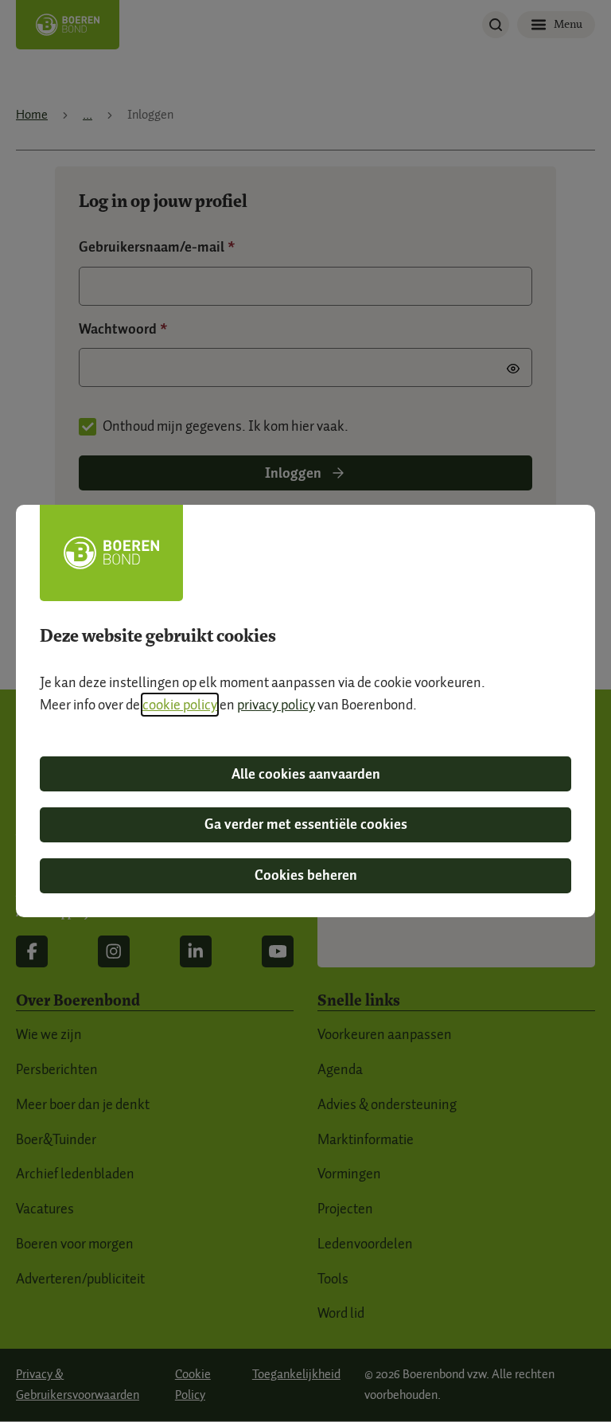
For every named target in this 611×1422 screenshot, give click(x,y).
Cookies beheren (306, 875)
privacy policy (276, 704)
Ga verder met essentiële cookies (305, 824)
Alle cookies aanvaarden (306, 774)
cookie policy (179, 704)
